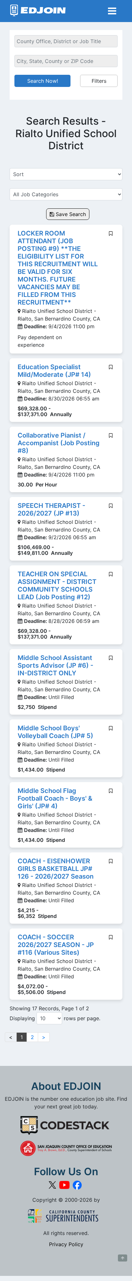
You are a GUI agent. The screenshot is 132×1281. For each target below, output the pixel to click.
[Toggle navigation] (112, 11)
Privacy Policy (66, 1244)
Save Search (70, 214)
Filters (99, 81)
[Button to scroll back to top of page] (122, 1258)
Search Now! (42, 81)
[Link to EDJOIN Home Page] (38, 11)
